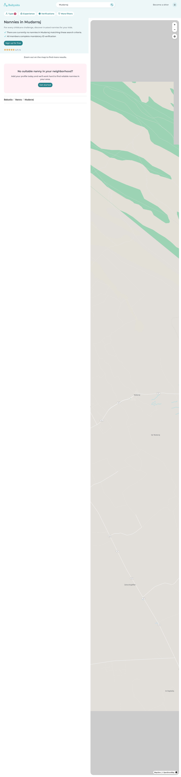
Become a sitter (161, 5)
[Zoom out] (174, 29)
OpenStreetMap (168, 772)
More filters (66, 14)
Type (11, 14)
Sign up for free (13, 43)
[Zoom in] (174, 24)
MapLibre (157, 772)
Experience (29, 14)
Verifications (47, 14)
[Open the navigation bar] (174, 4)
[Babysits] (12, 5)
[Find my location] (174, 36)
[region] (134, 397)
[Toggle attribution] (176, 772)
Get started (45, 85)
